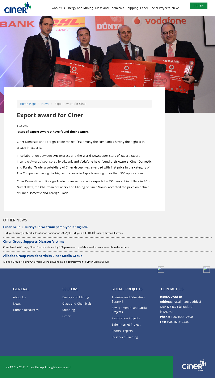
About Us (58, 8)
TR (196, 6)
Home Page (28, 104)
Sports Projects (122, 331)
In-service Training (125, 337)
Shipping (132, 8)
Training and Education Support (128, 299)
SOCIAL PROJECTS (127, 288)
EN (202, 6)
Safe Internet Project (126, 324)
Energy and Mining (80, 8)
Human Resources (26, 310)
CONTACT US (172, 288)
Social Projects (160, 8)
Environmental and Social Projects (130, 310)
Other (144, 8)
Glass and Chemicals (109, 8)
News (176, 8)
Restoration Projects (126, 318)
